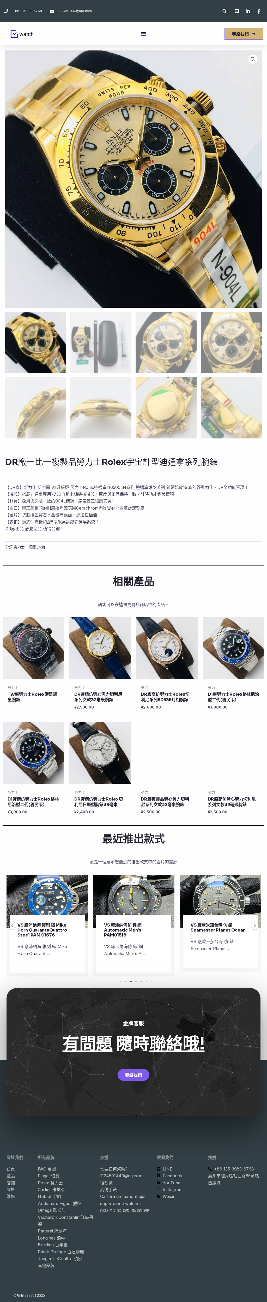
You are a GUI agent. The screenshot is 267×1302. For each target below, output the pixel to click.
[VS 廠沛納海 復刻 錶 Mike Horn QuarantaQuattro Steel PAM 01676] (47, 901)
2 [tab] (125, 981)
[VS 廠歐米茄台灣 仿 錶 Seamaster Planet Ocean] (220, 901)
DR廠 (41, 547)
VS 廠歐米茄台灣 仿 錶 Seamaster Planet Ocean (218, 927)
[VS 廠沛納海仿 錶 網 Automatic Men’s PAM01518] (133, 901)
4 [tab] (136, 981)
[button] (225, 11)
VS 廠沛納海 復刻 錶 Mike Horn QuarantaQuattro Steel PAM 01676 (42, 930)
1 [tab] (120, 981)
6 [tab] (146, 981)
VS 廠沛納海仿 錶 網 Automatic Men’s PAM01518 (123, 930)
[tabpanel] (47, 926)
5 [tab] (141, 981)
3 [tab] (131, 981)
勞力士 (19, 547)
